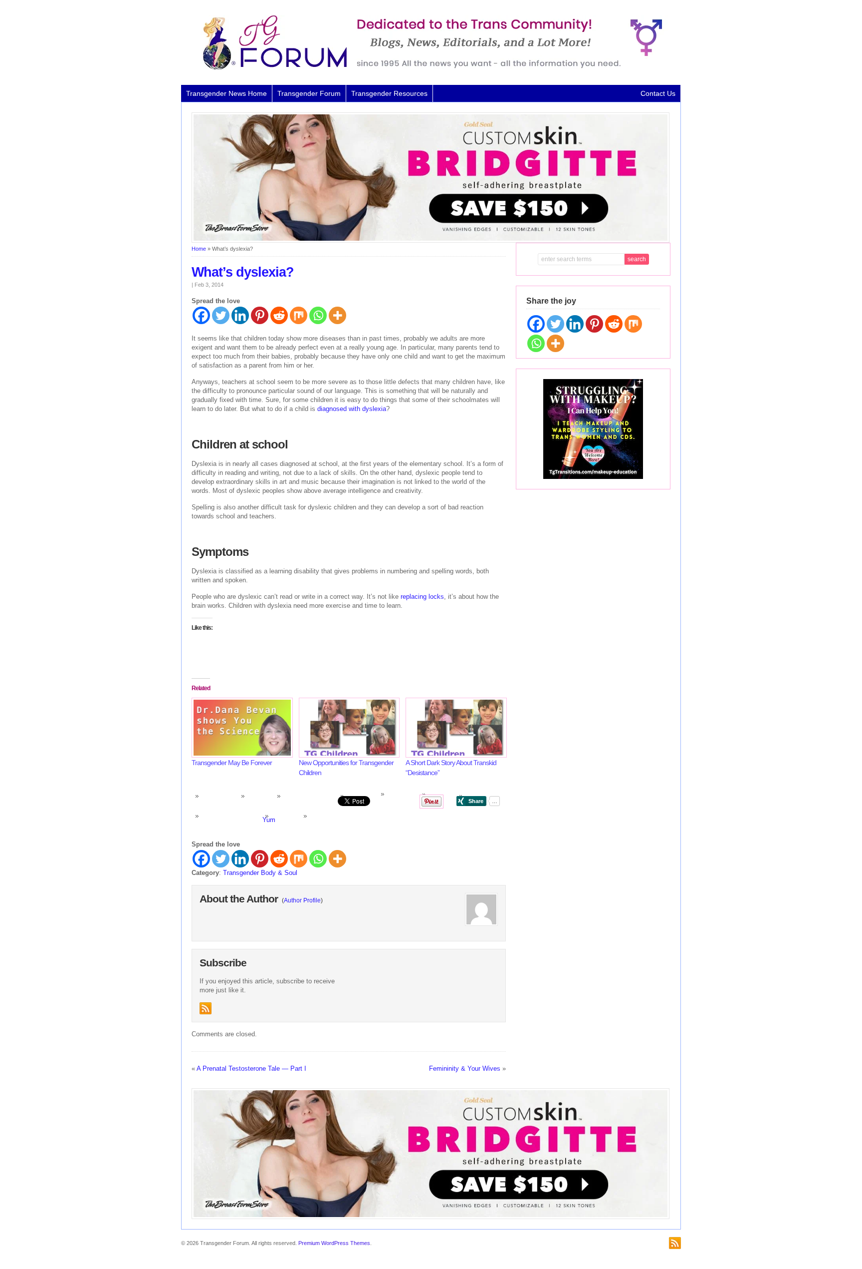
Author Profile (302, 900)
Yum (268, 820)
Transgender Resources (389, 93)
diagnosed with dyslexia (351, 409)
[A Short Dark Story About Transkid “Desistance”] (454, 727)
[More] (337, 315)
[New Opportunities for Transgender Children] (347, 727)
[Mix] (298, 315)
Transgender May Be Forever (232, 763)
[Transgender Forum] (428, 67)
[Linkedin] (240, 315)
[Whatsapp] (318, 315)
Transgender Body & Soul (260, 872)
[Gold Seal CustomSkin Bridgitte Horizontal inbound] (430, 240)
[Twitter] (220, 315)
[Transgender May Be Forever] (240, 727)
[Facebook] (201, 315)
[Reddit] (279, 315)
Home (199, 249)
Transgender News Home (226, 93)
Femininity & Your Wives (464, 1068)
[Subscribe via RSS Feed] (206, 1008)
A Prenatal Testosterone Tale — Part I (251, 1068)
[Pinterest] (259, 315)
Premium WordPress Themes (334, 1243)
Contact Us (658, 93)
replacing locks (422, 596)
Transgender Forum (309, 93)
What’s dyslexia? (243, 272)
